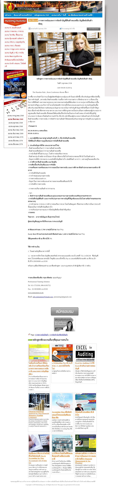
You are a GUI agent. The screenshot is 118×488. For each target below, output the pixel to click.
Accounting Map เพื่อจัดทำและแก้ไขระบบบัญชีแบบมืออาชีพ (62, 414)
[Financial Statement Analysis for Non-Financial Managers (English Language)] (39, 410)
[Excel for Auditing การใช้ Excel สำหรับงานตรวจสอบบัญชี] (85, 361)
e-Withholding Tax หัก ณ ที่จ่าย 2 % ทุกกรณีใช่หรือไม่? (62, 365)
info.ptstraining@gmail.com (43, 297)
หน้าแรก (8, 15)
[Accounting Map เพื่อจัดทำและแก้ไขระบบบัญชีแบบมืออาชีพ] (62, 410)
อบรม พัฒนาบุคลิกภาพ (13, 56)
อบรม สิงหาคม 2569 (15, 119)
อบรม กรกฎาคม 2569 (15, 116)
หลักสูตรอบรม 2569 (41, 15)
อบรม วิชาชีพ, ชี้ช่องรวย (14, 35)
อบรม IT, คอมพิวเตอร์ (13, 28)
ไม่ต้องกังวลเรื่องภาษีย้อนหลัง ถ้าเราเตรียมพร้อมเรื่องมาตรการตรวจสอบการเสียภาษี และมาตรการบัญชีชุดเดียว (39, 368)
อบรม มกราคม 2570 (15, 137)
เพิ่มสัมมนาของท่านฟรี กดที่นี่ (81, 15)
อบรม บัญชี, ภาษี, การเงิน (14, 53)
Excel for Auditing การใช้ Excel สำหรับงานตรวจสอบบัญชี (85, 365)
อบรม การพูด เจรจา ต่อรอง (15, 49)
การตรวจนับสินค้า (42, 335)
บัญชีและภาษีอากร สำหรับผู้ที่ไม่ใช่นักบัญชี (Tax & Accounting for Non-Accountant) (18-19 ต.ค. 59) (39, 458)
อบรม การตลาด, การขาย (14, 31)
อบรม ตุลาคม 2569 (16, 123)
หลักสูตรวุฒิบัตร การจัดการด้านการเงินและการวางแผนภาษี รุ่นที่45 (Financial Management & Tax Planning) (85, 458)
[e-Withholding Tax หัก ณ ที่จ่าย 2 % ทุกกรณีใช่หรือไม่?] (62, 361)
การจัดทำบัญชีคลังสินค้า (59, 335)
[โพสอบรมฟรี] (15, 98)
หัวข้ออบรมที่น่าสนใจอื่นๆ (14, 60)
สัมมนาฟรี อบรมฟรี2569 (23, 15)
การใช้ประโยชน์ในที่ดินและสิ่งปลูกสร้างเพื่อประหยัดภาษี (62, 456)
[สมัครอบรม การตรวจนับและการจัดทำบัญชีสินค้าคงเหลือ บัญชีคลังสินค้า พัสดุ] (93, 29)
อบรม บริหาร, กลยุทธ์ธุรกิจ (15, 42)
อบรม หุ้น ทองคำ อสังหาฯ (14, 38)
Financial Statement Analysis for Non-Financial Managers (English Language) (39, 414)
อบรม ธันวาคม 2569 (15, 130)
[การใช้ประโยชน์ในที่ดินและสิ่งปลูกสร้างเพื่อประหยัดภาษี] (62, 451)
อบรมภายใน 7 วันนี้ (59, 15)
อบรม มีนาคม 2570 (15, 141)
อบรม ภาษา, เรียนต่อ (12, 46)
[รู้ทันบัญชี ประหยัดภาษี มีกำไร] (85, 410)
